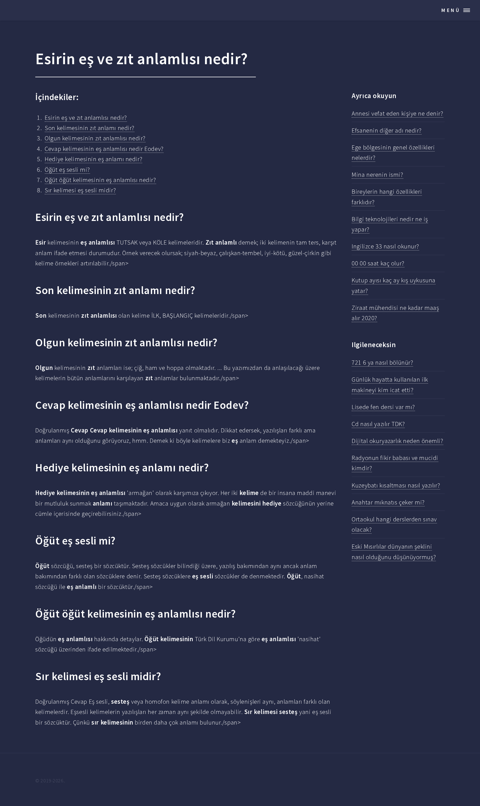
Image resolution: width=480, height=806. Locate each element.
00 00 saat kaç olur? (378, 263)
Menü (451, 10)
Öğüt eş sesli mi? (67, 169)
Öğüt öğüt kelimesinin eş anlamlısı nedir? (100, 180)
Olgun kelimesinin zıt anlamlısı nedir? (95, 138)
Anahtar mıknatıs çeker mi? (388, 502)
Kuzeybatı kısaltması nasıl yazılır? (396, 485)
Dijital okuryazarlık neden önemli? (397, 441)
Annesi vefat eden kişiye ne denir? (397, 113)
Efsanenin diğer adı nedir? (387, 130)
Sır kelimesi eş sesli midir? (80, 190)
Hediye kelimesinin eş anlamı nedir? (93, 159)
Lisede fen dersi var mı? (383, 407)
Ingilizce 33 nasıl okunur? (385, 246)
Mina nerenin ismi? (377, 174)
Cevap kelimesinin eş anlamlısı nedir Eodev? (104, 149)
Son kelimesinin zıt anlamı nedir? (89, 128)
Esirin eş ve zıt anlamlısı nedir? (86, 117)
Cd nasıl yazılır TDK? (378, 424)
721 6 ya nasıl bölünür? (382, 362)
